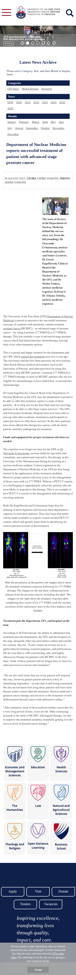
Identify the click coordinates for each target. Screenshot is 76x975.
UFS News (13, 88)
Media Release (30, 88)
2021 (28, 102)
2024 (54, 102)
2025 (62, 102)
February (24, 122)
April (45, 122)
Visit (38, 891)
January (11, 122)
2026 (10, 108)
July (9, 128)
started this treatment (33, 356)
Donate (63, 891)
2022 (36, 102)
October (45, 128)
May (53, 122)
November (58, 128)
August (19, 128)
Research (46, 88)
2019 (10, 102)
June (61, 122)
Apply (12, 891)
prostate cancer (12, 328)
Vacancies (50, 904)
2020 (19, 102)
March (35, 122)
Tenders (25, 904)
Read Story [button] (8, 43)
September (32, 128)
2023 (45, 102)
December (13, 134)
